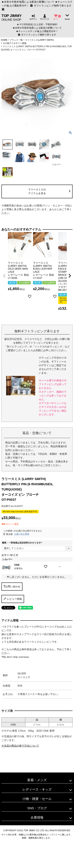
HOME (4, 40)
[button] (4, 276)
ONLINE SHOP (11, 17)
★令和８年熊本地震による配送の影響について (27, 1)
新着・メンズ (37, 780)
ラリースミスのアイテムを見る (37, 191)
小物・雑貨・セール (37, 799)
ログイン (33, 19)
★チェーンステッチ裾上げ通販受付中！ (37, 31)
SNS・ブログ (37, 808)
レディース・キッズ (37, 789)
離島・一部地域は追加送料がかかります (22, 542)
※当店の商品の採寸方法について (20, 745)
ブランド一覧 (16, 40)
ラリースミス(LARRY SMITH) (39, 40)
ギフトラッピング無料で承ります (38, 35)
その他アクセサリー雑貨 (14, 43)
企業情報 (37, 817)
